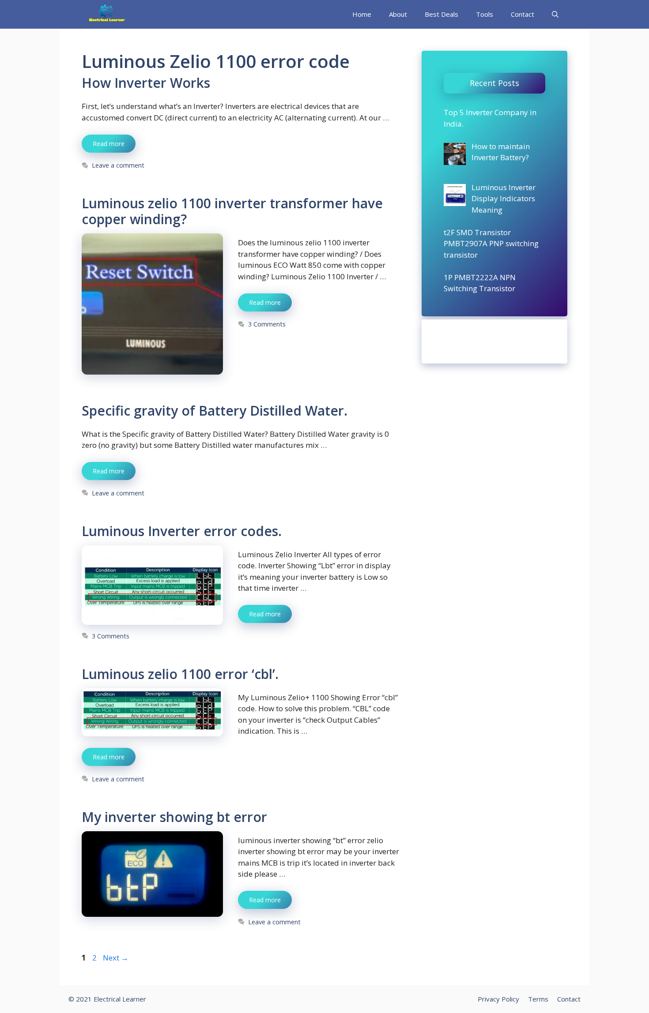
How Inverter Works (146, 83)
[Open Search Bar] (555, 14)
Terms (538, 998)
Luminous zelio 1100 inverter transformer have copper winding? (232, 211)
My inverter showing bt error (174, 817)
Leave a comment (118, 165)
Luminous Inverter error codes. (182, 531)
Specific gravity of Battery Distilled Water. (214, 410)
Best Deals (441, 14)
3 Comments (267, 324)
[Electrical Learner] (107, 14)
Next (115, 958)
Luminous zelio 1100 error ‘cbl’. (180, 674)
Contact (522, 14)
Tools (484, 14)
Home (361, 14)
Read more (109, 143)
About (398, 14)
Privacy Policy (498, 998)
